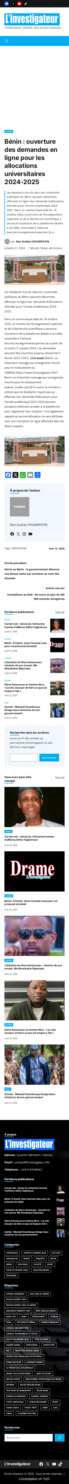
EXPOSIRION (32, 1345)
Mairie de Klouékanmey (18, 1373)
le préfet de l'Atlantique (19, 1368)
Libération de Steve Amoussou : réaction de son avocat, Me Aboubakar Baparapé (23, 665)
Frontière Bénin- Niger (27, 1350)
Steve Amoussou (15, 1402)
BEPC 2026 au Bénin (46, 1311)
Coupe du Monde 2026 (35, 1253)
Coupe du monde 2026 (17, 1339)
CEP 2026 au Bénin (26, 1322)
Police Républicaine (30, 1385)
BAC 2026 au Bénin (39, 1294)
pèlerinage (42, 1390)
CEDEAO (54, 1316)
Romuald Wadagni (16, 1396)
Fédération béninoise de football (24, 1356)
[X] (13, 3)
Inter (6, 703)
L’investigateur (28, 1478)
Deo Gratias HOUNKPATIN (32, 241)
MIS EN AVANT (13, 1379)
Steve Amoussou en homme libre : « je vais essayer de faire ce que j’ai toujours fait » (25, 687)
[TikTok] (26, 3)
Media (9, 1264)
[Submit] (60, 1438)
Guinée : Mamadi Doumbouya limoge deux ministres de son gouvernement (22, 710)
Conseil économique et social (22, 1334)
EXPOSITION (19, 548)
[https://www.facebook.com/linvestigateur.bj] (41, 1464)
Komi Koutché (13, 1362)
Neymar (10, 1385)
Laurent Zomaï (34, 1362)
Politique (23, 1264)
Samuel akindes (39, 1396)
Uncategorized (41, 1270)
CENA (8, 1322)
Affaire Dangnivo (15, 1294)
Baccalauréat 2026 (16, 1299)
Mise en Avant (44, 1373)
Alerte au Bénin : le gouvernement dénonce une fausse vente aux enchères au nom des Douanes (31, 574)
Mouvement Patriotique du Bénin (43, 1379)
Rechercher (49, 757)
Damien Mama (13, 1345)
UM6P (45, 1408)
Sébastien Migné (37, 1402)
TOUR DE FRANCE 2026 (17, 1270)
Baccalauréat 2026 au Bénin (21, 1305)
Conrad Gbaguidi (50, 1322)
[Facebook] (6, 3)
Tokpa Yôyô (30, 1408)
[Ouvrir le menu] (6, 41)
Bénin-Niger (38, 1316)
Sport (50, 1264)
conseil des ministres (17, 1328)
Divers (7, 619)
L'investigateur (17, 1463)
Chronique (12, 1253)
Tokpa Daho (12, 1408)
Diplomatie (12, 1258)
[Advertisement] (34, 86)
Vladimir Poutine (27, 1413)
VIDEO (9, 1413)
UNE (55, 1408)
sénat (55, 1402)
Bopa (24, 1316)
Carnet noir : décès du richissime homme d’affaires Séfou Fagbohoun (25, 625)
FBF (7, 1350)
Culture (56, 1253)
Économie (11, 1275)
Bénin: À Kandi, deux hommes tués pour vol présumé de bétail (25, 645)
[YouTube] (19, 3)
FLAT (46, 1478)
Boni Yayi (11, 1316)
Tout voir (60, 611)
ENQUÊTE (40, 1258)
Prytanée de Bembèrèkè (18, 1390)
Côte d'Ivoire (41, 1339)
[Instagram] (24, 534)
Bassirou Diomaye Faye (18, 1311)
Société (9, 131)
